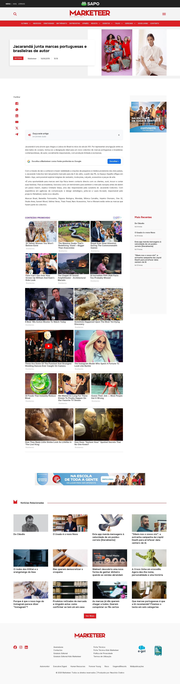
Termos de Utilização (102, 656)
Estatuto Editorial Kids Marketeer (67, 656)
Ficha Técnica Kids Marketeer (106, 650)
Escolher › (114, 161)
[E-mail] (16, 121)
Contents (154, 23)
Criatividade (48, 23)
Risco (107, 666)
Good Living (143, 23)
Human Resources (78, 666)
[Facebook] (16, 103)
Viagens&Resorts (119, 666)
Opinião (85, 23)
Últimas (24, 23)
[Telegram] (16, 134)
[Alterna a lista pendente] (30, 23)
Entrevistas (74, 23)
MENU (8, 4)
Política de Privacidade (103, 653)
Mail (15, 4)
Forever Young (95, 666)
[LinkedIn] (16, 115)
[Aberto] (164, 14)
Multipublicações (137, 666)
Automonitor (45, 666)
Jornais (21, 4)
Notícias (18, 58)
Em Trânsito (61, 23)
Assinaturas (58, 647)
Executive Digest (60, 666)
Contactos (58, 650)
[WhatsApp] (16, 109)
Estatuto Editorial (61, 653)
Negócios (37, 23)
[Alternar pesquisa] (15, 14)
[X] (16, 128)
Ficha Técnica (99, 647)
